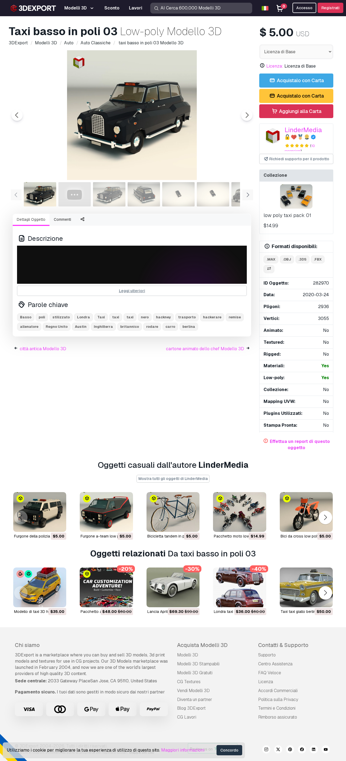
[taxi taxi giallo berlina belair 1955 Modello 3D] (306, 587)
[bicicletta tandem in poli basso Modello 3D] (173, 512)
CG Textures (189, 682)
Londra (83, 317)
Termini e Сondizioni (276, 708)
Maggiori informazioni (182, 750)
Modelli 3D (187, 655)
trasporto (187, 317)
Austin (80, 326)
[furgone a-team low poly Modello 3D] (106, 512)
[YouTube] (325, 750)
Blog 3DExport (191, 708)
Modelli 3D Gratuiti (194, 673)
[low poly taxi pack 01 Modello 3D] (296, 196)
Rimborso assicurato (277, 717)
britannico (129, 326)
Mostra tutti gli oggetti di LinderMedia (173, 478)
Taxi (101, 317)
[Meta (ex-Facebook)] (302, 750)
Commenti (62, 219)
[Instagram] (266, 750)
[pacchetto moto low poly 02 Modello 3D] (239, 512)
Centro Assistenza (275, 664)
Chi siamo (27, 645)
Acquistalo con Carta (300, 80)
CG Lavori (186, 717)
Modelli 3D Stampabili (198, 664)
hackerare (212, 317)
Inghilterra (103, 326)
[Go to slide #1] (40, 194)
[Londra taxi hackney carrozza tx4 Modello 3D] (239, 587)
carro (170, 326)
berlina (188, 326)
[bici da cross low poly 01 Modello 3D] (306, 512)
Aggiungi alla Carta (299, 111)
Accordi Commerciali (278, 690)
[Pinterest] (290, 750)
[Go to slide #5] (178, 194)
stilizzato (61, 317)
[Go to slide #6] (213, 194)
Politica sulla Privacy (278, 699)
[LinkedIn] (313, 750)
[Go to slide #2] (74, 194)
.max (271, 259)
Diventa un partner (194, 699)
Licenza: (274, 66)
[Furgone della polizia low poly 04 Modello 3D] (39, 512)
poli (42, 317)
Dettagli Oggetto (31, 219)
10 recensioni (300, 148)
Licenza (265, 682)
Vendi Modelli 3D (193, 690)
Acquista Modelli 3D (202, 645)
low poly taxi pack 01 (287, 215)
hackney (163, 317)
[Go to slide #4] (144, 194)
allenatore (29, 326)
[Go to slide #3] (109, 194)
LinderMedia (303, 130)
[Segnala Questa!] (58, 524)
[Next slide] (246, 115)
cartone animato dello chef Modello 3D (205, 349)
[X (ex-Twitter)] (278, 750)
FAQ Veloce (269, 673)
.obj (287, 259)
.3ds (302, 259)
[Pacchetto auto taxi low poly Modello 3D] (106, 587)
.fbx (318, 259)
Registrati (330, 7)
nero (145, 317)
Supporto (267, 655)
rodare (152, 326)
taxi (130, 317)
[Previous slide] (17, 115)
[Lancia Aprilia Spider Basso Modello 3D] (173, 587)
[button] (325, 517)
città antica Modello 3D (43, 349)
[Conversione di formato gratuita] (269, 269)
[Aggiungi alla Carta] (47, 524)
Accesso (304, 7)
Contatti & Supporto (283, 645)
